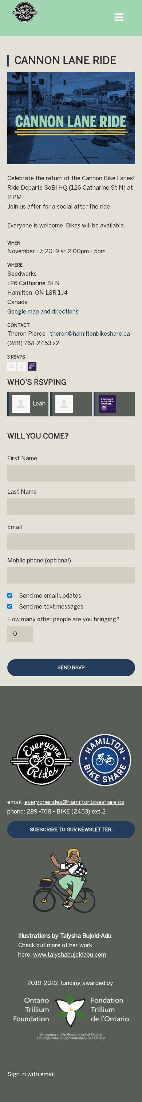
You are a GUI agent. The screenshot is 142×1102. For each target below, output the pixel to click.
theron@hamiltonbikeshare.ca (90, 333)
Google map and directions (43, 311)
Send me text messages (51, 606)
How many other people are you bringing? (63, 619)
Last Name (22, 491)
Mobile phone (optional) (39, 560)
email (47, 1074)
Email (14, 527)
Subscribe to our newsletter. (71, 829)
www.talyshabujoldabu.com (69, 954)
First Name (22, 458)
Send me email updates (50, 595)
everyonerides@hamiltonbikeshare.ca (74, 802)
